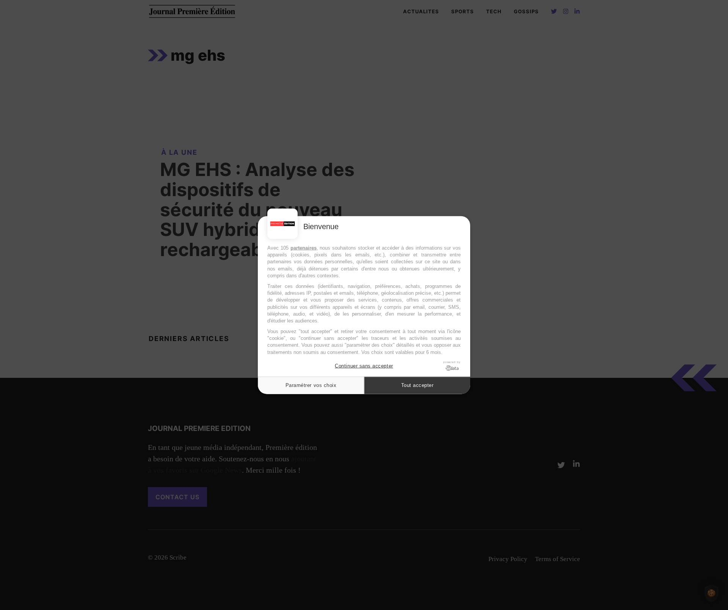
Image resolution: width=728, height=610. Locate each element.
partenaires (303, 248)
